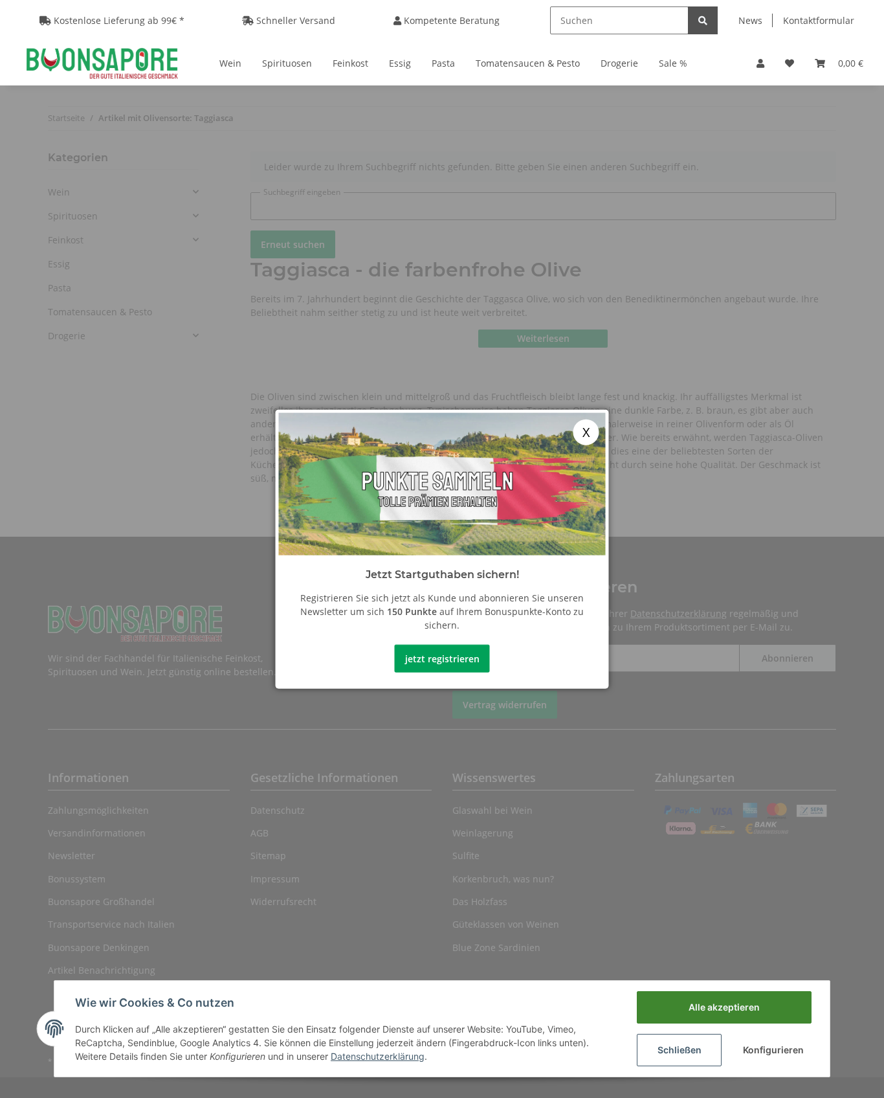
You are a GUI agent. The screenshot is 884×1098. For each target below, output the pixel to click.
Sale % (673, 63)
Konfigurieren (773, 1049)
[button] (760, 63)
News (750, 20)
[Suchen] (703, 20)
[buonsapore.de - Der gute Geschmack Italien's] (102, 63)
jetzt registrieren (442, 658)
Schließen (679, 1049)
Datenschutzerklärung (378, 1056)
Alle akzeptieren (724, 1007)
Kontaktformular (818, 20)
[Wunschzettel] (789, 63)
